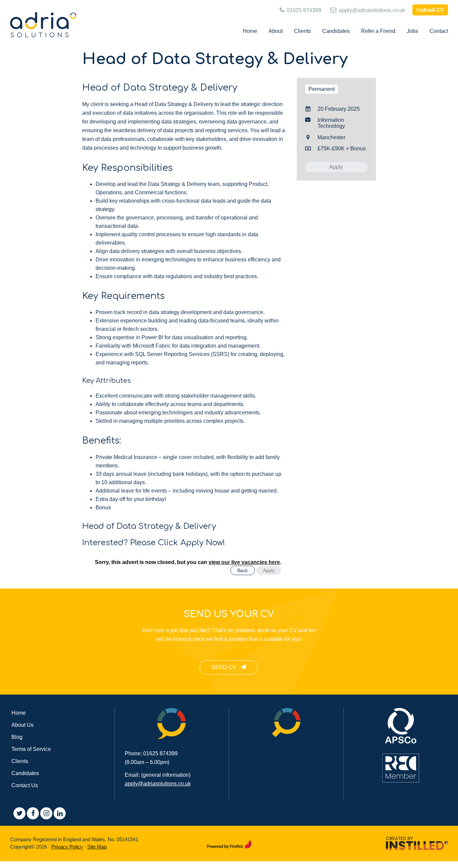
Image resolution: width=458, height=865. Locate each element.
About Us (22, 725)
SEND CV (224, 667)
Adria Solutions (43, 24)
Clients (19, 761)
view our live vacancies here (244, 562)
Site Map (97, 847)
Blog (16, 737)
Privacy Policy (67, 847)
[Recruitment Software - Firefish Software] (229, 843)
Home (18, 713)
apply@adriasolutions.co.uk (371, 10)
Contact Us (24, 785)
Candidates (25, 773)
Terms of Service (31, 749)
